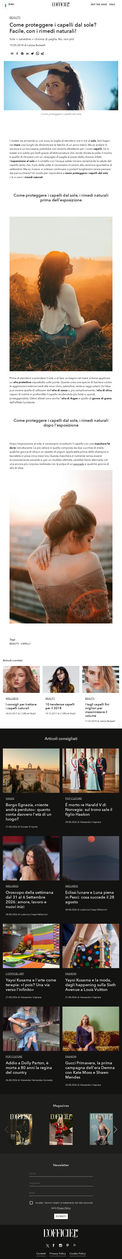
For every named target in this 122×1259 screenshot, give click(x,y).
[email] (12, 54)
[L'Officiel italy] (61, 4)
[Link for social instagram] (60, 1246)
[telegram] (42, 54)
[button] (115, 1129)
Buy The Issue (99, 4)
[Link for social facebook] (53, 1246)
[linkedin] (27, 54)
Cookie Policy (78, 1253)
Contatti (41, 1253)
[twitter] (32, 54)
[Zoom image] (61, 294)
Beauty (15, 17)
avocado (78, 464)
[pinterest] (22, 54)
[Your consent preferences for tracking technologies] (6, 6)
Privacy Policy (64, 1208)
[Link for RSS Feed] (74, 1245)
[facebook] (17, 54)
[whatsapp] (37, 54)
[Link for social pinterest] (67, 1246)
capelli (25, 643)
